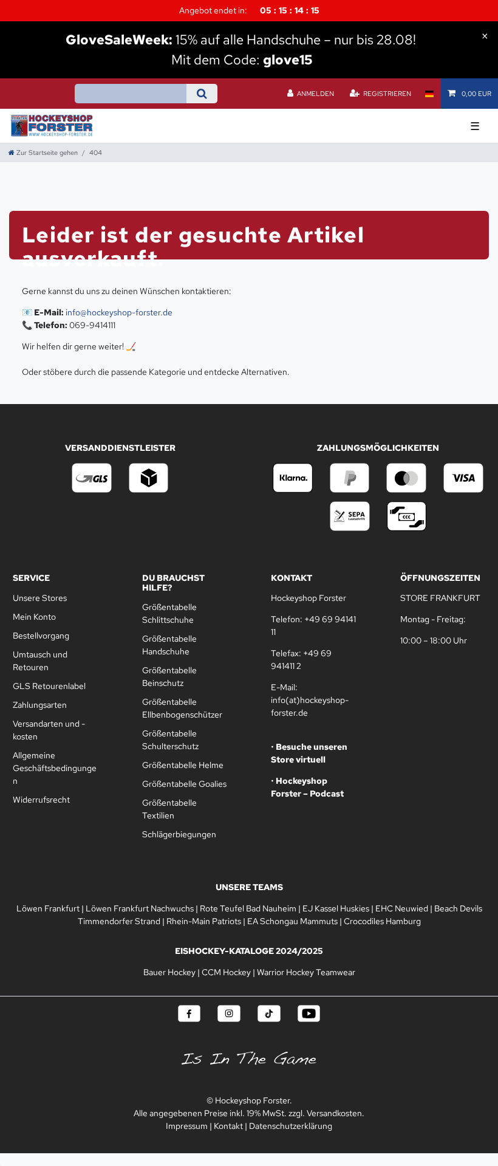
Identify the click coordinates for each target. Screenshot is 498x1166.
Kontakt (228, 1125)
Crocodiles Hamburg (382, 921)
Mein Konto (34, 616)
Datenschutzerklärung (290, 1125)
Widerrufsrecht (41, 799)
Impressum (187, 1125)
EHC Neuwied (401, 908)
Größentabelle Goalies (184, 783)
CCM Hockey (226, 972)
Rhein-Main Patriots (203, 921)
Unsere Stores (40, 597)
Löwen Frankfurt (48, 908)
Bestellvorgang (41, 635)
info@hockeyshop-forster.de (119, 312)
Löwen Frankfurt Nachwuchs (140, 908)
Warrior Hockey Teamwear (306, 972)
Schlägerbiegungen (179, 834)
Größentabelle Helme (182, 765)
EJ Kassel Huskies (335, 908)
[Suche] (201, 93)
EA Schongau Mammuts (292, 921)
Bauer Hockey (169, 972)
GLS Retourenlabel (49, 686)
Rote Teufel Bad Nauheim (248, 908)
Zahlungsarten (40, 704)
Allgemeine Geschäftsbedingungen (55, 768)
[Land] (429, 93)
